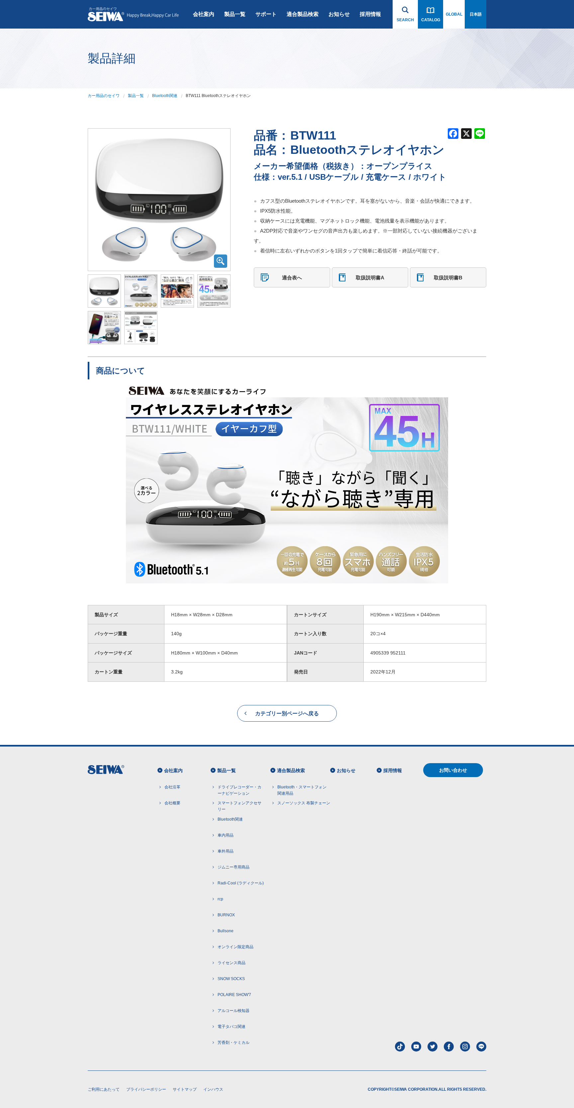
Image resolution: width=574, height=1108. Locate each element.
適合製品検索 (303, 14)
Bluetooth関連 (164, 95)
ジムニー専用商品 (233, 867)
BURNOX (226, 915)
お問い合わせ (453, 770)
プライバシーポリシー (146, 1089)
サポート (266, 14)
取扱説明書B (448, 277)
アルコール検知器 (233, 1010)
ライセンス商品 (231, 962)
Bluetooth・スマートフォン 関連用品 (302, 790)
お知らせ (339, 14)
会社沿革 (172, 787)
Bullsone (226, 931)
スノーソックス (303, 803)
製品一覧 (234, 14)
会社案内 (203, 14)
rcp (220, 899)
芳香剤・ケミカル (233, 1042)
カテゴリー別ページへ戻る (287, 713)
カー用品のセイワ (104, 95)
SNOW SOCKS (231, 978)
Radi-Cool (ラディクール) (241, 883)
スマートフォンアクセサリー (239, 806)
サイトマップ (185, 1089)
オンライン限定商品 (235, 947)
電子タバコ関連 (231, 1026)
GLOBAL (454, 14)
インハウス (213, 1089)
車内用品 (226, 835)
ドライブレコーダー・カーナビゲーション (239, 790)
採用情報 (370, 14)
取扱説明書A (370, 277)
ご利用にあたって (104, 1089)
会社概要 (172, 803)
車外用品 (226, 851)
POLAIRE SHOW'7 (234, 994)
